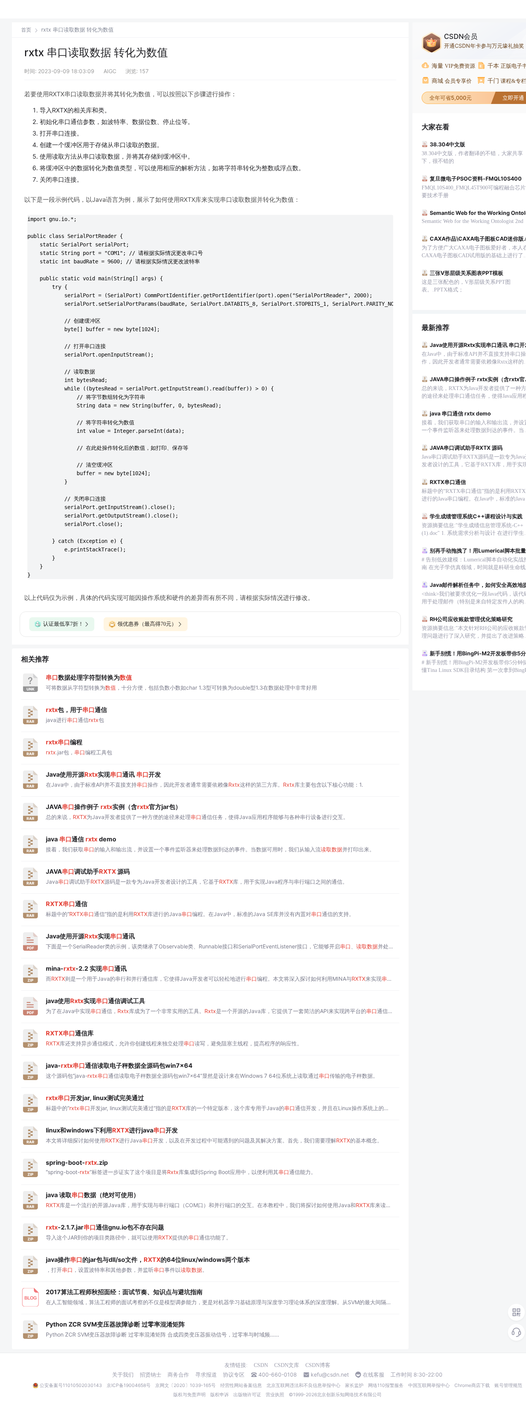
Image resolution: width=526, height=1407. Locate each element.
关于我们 (123, 1375)
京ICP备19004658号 (129, 1385)
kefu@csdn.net (330, 1375)
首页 (26, 29)
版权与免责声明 (189, 1394)
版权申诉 (219, 1394)
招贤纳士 (150, 1375)
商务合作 (178, 1375)
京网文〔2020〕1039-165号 (185, 1385)
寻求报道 (206, 1375)
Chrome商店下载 (472, 1385)
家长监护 (354, 1385)
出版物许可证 (247, 1394)
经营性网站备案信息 (241, 1385)
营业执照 (275, 1394)
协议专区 (234, 1375)
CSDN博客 (317, 1365)
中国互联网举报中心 (429, 1385)
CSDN (261, 1365)
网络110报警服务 (386, 1385)
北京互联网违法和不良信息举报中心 (303, 1385)
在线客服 (373, 1375)
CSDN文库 (286, 1365)
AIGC (110, 71)
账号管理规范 (508, 1385)
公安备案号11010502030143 (71, 1385)
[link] (26, 29)
